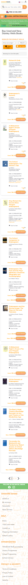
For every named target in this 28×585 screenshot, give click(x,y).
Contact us (6, 528)
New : (11, 300)
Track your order (8, 524)
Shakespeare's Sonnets (14, 94)
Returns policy (7, 536)
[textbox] (12, 7)
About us (5, 499)
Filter (21, 43)
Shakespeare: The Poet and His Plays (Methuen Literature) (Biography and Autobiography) (16, 272)
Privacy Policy (7, 573)
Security (5, 580)
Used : (11, 87)
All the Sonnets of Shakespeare (15, 380)
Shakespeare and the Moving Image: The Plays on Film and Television (16, 309)
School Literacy (7, 558)
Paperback (19, 77)
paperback (17, 182)
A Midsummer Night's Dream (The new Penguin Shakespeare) (16, 350)
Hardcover (19, 109)
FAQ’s (4, 521)
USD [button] (22, 2)
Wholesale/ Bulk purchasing (12, 547)
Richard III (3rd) (14, 60)
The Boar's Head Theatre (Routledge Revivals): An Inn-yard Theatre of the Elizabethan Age (16, 413)
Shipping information (10, 532)
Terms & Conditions (9, 569)
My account (6, 502)
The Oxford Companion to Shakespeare (14, 240)
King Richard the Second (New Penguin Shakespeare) (15, 203)
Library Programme (9, 550)
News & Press (7, 510)
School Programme (9, 554)
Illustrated (18, 220)
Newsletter (6, 506)
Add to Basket (21, 87)
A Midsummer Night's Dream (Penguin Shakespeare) (14, 128)
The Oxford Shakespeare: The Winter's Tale (15, 163)
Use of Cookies (7, 576)
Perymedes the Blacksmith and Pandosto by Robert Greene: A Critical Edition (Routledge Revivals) (16, 445)
